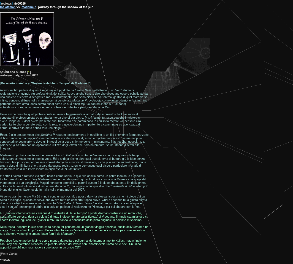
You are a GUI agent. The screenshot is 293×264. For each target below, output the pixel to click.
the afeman (8, 7)
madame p (29, 7)
